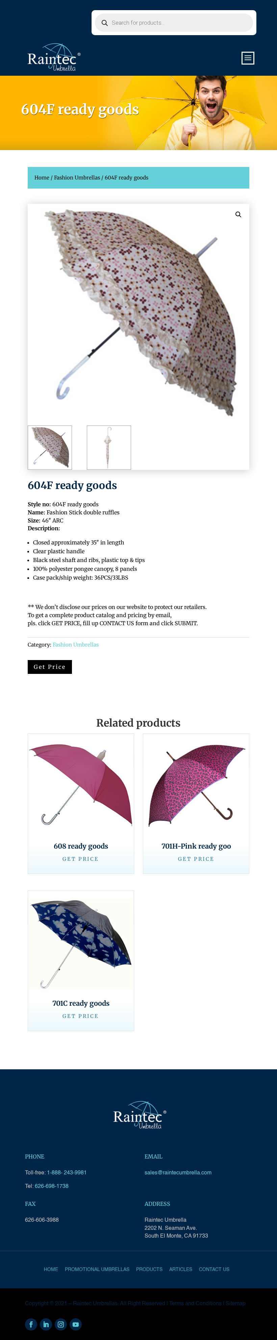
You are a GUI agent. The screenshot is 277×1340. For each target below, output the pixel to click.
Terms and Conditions (195, 1304)
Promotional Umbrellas (97, 1269)
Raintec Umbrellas (95, 1304)
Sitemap (236, 1304)
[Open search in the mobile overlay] (174, 22)
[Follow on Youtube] (76, 1324)
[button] (238, 215)
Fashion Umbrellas (77, 177)
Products (149, 1269)
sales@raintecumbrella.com (178, 1173)
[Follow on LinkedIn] (46, 1324)
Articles (180, 1269)
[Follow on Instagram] (61, 1324)
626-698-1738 (52, 1186)
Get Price (80, 859)
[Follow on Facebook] (31, 1324)
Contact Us (214, 1269)
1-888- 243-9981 (67, 1173)
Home (41, 177)
